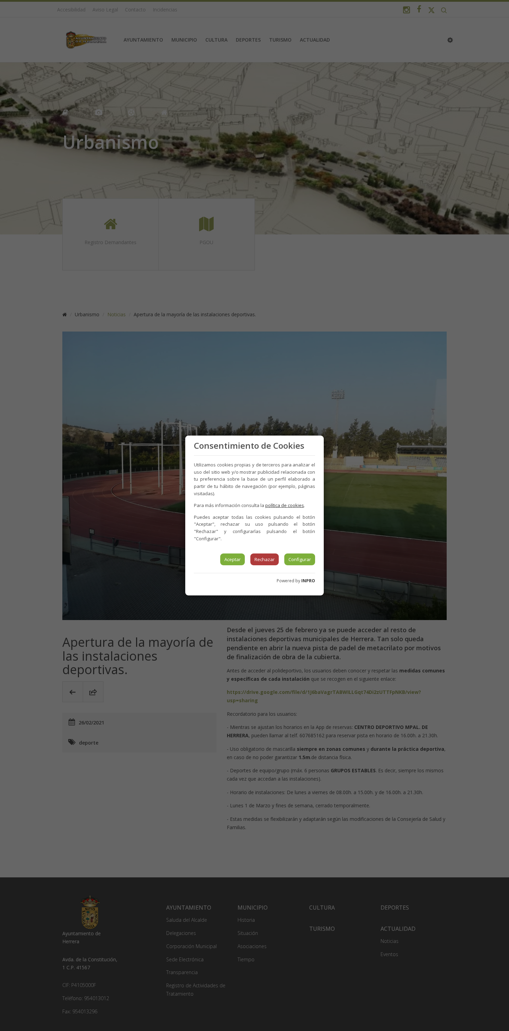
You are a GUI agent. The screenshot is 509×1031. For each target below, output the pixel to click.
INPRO (308, 581)
